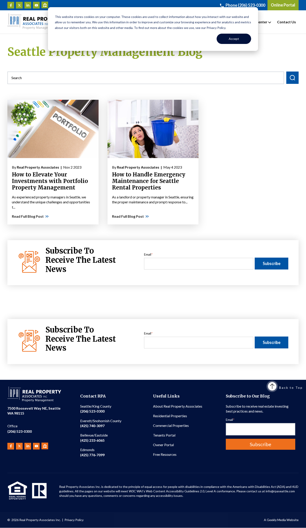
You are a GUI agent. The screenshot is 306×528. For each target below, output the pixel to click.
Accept (234, 39)
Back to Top (291, 387)
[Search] (292, 78)
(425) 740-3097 (100, 423)
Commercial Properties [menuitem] (171, 425)
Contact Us (286, 22)
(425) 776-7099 (92, 452)
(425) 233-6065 (94, 437)
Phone (245, 5)
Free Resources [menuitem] (165, 454)
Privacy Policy (74, 520)
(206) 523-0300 (19, 428)
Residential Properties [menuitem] (170, 416)
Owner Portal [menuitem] (163, 445)
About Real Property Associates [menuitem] (177, 406)
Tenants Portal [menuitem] (164, 435)
